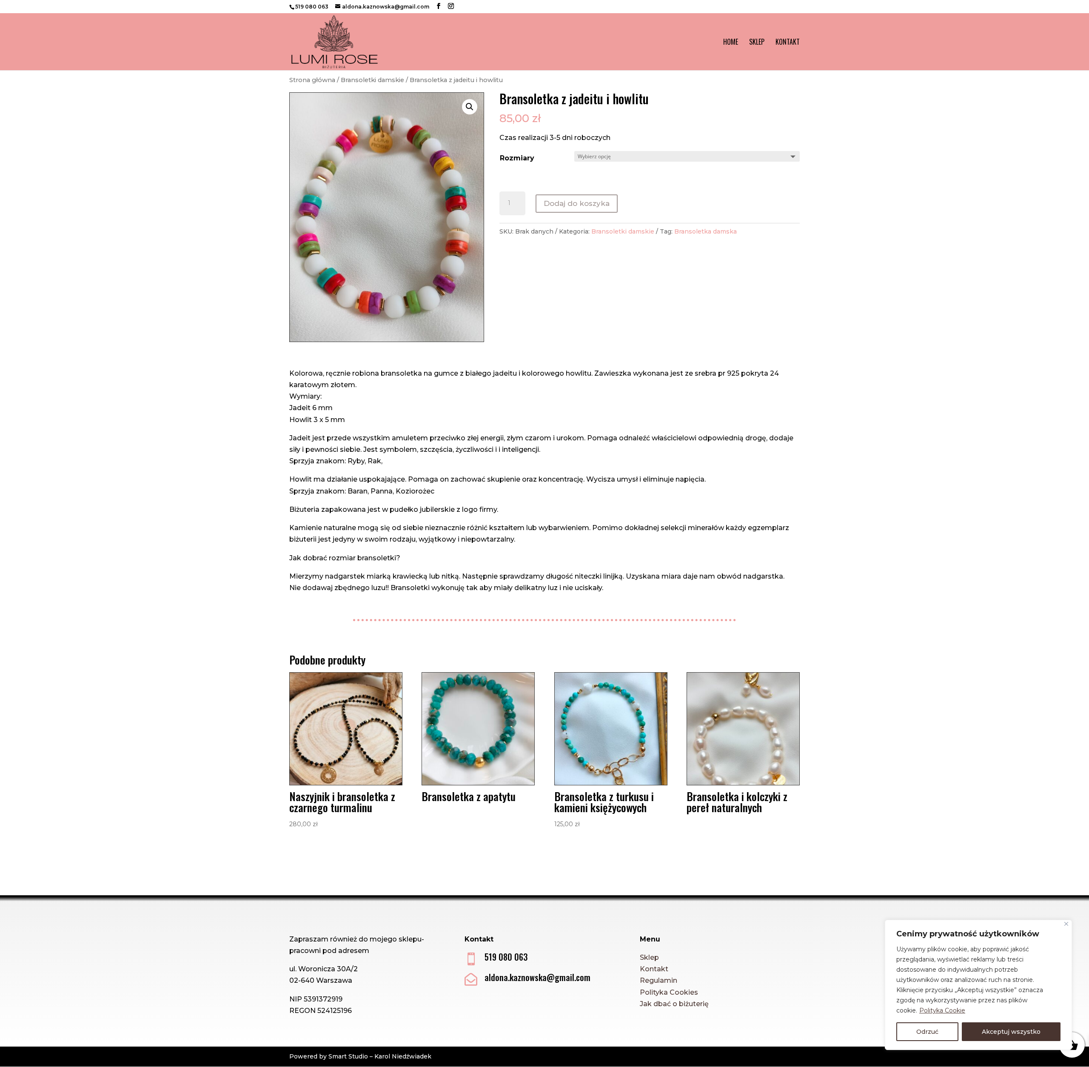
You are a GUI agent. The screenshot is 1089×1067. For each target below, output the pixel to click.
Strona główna (312, 80)
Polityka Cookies (669, 992)
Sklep (756, 43)
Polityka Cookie (942, 1010)
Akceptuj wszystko (1011, 1032)
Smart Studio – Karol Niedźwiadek (379, 1056)
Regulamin (658, 980)
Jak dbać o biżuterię (674, 1004)
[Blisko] (1066, 924)
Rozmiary (517, 158)
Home (730, 43)
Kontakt (787, 43)
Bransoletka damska (705, 231)
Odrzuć (927, 1032)
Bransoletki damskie (372, 80)
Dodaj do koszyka (577, 203)
